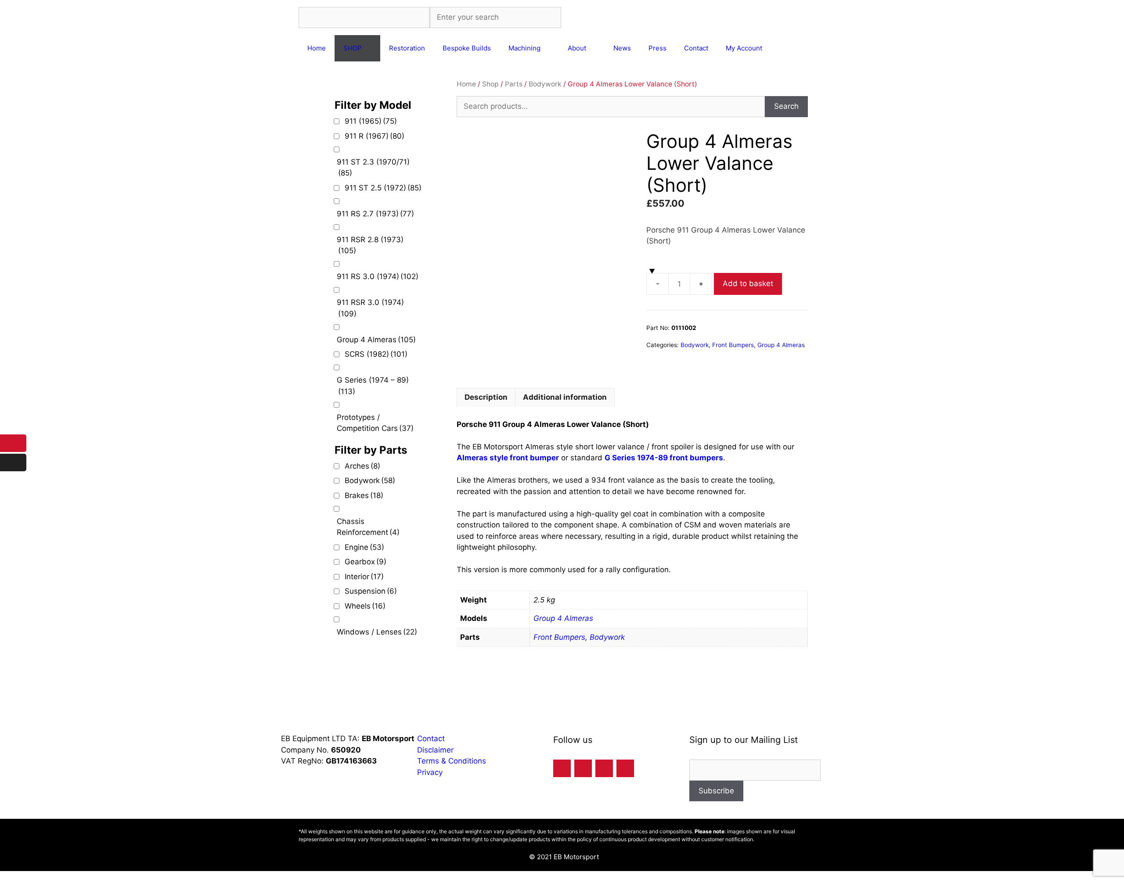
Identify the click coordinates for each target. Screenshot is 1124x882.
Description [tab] (486, 397)
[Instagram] (604, 768)
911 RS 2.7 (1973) (375, 213)
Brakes (364, 495)
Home (316, 48)
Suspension (371, 591)
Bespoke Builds (467, 48)
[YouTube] (625, 768)
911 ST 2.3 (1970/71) (373, 168)
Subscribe (716, 790)
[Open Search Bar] (807, 48)
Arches (362, 466)
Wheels (365, 606)
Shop (490, 84)
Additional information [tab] (565, 397)
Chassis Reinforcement (368, 527)
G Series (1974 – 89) (373, 386)
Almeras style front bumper (508, 457)
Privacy (431, 772)
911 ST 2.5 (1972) (383, 187)
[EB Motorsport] (621, 17)
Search (786, 106)
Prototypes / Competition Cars (375, 423)
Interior (364, 576)
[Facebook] (562, 768)
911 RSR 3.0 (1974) (370, 308)
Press (657, 48)
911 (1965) (371, 121)
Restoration (407, 48)
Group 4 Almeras (781, 344)
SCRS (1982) (376, 354)
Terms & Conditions (452, 761)
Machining (524, 48)
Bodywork (545, 84)
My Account (744, 48)
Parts (513, 84)
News (622, 48)
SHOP (352, 48)
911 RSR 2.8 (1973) (370, 245)
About (577, 48)
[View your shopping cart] (782, 48)
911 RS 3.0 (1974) (377, 276)
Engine (364, 547)
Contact (696, 48)
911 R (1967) (374, 136)
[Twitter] (583, 768)
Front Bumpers (733, 344)
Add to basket (748, 283)
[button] (3, 876)
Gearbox (365, 561)
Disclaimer (435, 750)
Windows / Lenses (377, 631)
